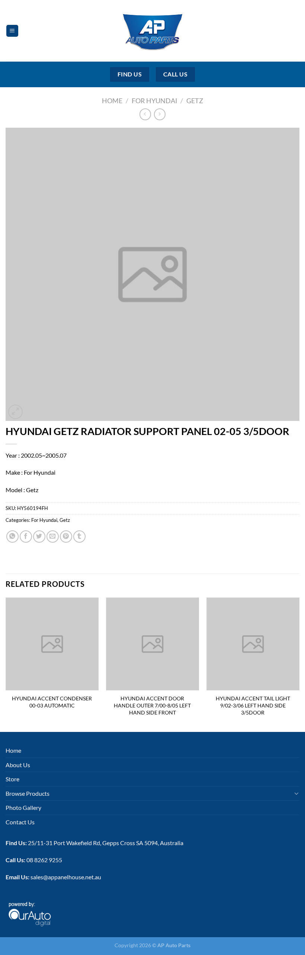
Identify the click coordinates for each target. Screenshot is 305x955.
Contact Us (20, 821)
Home (112, 101)
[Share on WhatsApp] (12, 536)
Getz (194, 101)
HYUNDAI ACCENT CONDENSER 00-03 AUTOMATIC (52, 702)
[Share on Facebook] (26, 536)
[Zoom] (15, 412)
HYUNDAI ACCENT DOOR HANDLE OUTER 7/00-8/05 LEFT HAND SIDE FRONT (152, 705)
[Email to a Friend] (52, 536)
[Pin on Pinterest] (66, 536)
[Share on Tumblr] (79, 536)
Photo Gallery (23, 807)
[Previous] (6, 664)
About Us (18, 764)
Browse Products (27, 793)
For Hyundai (154, 101)
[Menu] (12, 31)
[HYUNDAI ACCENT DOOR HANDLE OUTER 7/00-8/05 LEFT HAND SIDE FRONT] (152, 644)
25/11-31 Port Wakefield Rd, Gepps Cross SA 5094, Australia (105, 842)
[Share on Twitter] (39, 536)
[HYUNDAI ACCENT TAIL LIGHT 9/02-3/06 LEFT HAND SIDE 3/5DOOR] (252, 644)
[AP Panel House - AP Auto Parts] (152, 31)
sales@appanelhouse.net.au (65, 876)
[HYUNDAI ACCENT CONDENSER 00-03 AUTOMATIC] (52, 644)
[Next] (299, 664)
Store (12, 778)
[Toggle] (296, 793)
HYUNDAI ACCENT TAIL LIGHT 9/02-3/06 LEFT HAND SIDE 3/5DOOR (253, 705)
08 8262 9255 (44, 859)
